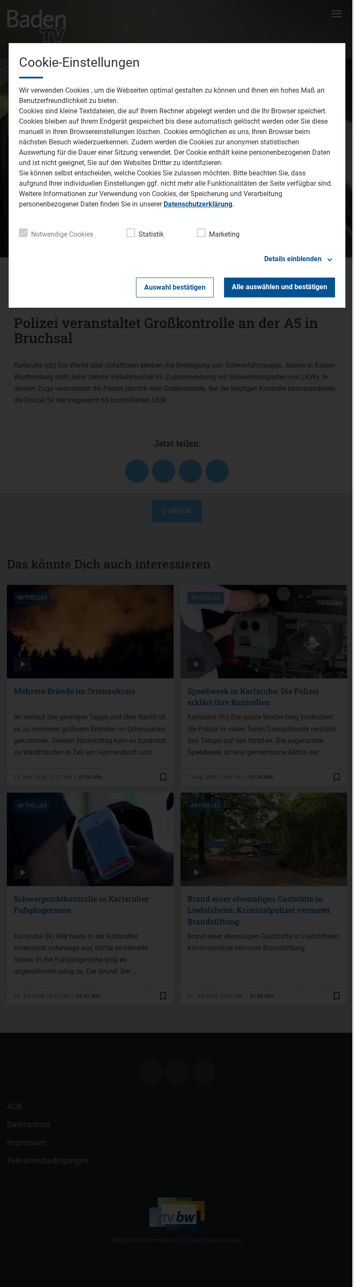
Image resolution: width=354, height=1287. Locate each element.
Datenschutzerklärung (198, 204)
